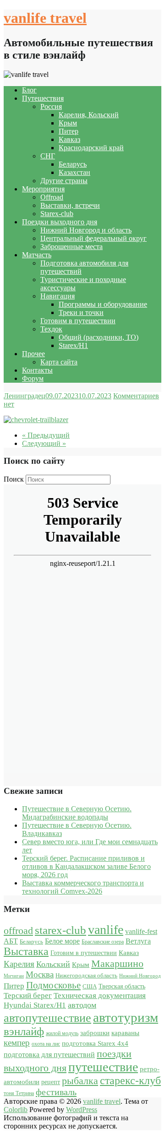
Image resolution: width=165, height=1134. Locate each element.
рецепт (50, 1082)
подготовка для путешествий (49, 1054)
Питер (68, 131)
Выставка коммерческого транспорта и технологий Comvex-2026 (83, 887)
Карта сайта (58, 362)
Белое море (62, 941)
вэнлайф (24, 1031)
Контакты (37, 370)
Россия (51, 106)
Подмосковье (53, 985)
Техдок (51, 329)
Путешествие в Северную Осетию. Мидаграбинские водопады (77, 813)
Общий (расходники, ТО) (98, 337)
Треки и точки (81, 312)
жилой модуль (62, 1033)
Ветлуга (138, 941)
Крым (68, 123)
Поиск (14, 479)
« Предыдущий (46, 435)
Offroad (51, 197)
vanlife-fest (141, 931)
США (89, 986)
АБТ (11, 941)
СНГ (47, 156)
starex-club (60, 930)
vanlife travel (45, 18)
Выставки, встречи (70, 205)
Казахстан (74, 172)
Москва (40, 974)
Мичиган (14, 975)
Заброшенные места (71, 246)
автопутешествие (47, 1018)
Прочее (33, 354)
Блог (29, 90)
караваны (125, 1032)
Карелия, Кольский (89, 115)
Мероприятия (43, 189)
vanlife (105, 929)
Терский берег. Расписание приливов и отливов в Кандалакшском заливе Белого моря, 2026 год (86, 866)
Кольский (53, 964)
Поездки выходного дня (59, 222)
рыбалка (80, 1080)
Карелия (19, 964)
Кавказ (69, 139)
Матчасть (36, 255)
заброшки (95, 1032)
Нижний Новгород (140, 975)
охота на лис (46, 1044)
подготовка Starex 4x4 (95, 1043)
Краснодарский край (91, 148)
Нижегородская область (86, 975)
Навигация (57, 296)
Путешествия (43, 98)
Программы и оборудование (103, 304)
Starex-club (56, 213)
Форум (33, 378)
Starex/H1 (73, 345)
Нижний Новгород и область (86, 230)
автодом (82, 1004)
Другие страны (64, 180)
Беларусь (73, 164)
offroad (18, 930)
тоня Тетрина (19, 1093)
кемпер (17, 1042)
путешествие (103, 1067)
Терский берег (28, 995)
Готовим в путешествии (78, 321)
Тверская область (122, 986)
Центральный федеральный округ (93, 238)
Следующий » (44, 443)
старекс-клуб (130, 1080)
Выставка (26, 951)
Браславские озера (103, 942)
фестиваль (56, 1092)
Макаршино (117, 963)
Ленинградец (24, 396)
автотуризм (125, 1017)
